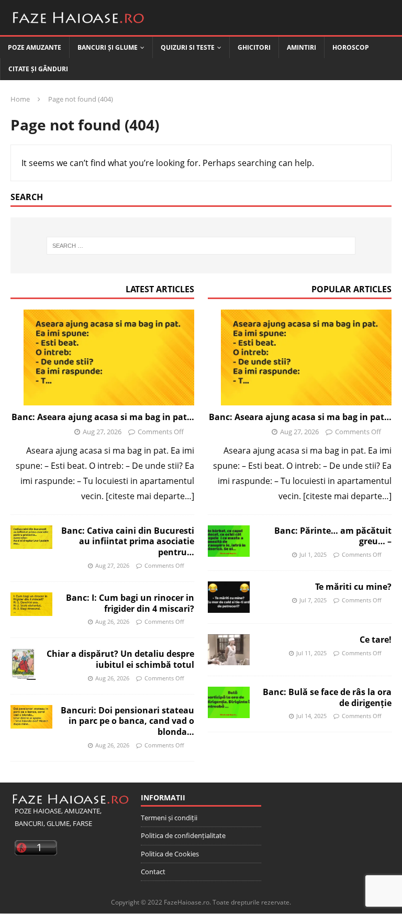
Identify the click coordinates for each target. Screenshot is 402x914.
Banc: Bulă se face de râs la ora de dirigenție (327, 697)
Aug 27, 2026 (102, 431)
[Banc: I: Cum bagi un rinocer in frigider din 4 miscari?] (31, 604)
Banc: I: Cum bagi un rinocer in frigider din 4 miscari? (130, 603)
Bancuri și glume (107, 47)
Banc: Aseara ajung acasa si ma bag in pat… (103, 417)
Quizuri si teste (188, 47)
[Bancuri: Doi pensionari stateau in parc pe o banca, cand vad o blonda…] (31, 717)
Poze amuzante (34, 47)
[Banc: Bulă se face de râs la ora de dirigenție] (229, 702)
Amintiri (301, 47)
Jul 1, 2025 (313, 554)
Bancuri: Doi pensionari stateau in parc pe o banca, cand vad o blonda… (127, 721)
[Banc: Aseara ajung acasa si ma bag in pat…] (102, 357)
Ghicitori (254, 47)
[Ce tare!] (229, 649)
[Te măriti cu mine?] (229, 597)
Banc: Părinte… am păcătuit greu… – (333, 536)
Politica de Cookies (170, 853)
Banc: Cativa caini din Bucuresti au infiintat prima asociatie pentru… (127, 541)
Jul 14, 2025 (311, 716)
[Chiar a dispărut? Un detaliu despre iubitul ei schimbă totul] (23, 664)
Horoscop (350, 47)
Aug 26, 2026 (112, 621)
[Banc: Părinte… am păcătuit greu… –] (229, 541)
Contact (153, 871)
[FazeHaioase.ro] (78, 27)
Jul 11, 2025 (311, 653)
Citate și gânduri (38, 68)
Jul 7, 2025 (313, 600)
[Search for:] (200, 246)
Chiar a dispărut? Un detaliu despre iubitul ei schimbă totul (120, 659)
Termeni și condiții (169, 817)
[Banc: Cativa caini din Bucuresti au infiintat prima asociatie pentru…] (31, 537)
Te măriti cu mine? (353, 586)
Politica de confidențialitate (183, 835)
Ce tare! (376, 639)
